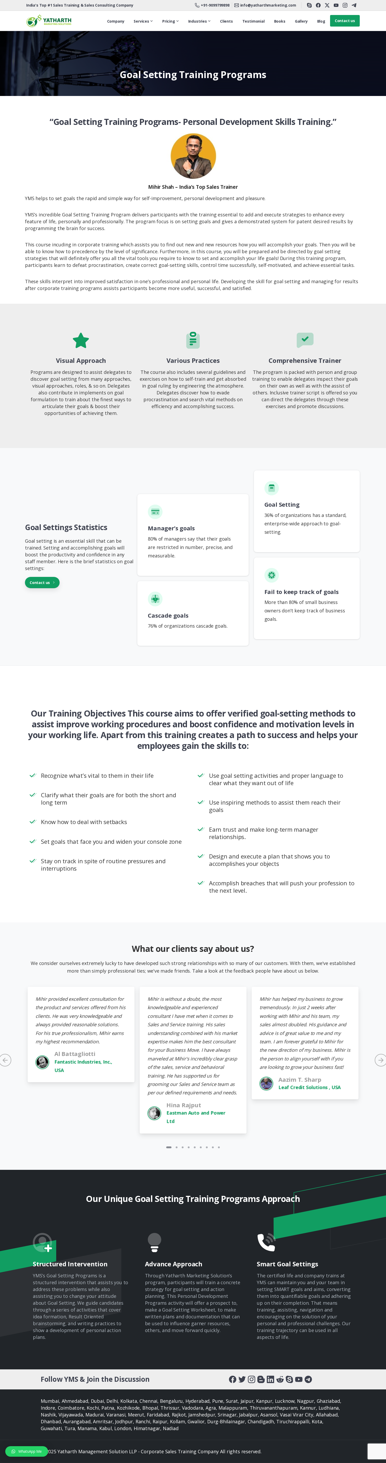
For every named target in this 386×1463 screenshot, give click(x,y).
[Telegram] (354, 5)
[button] (26, 1451)
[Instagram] (345, 5)
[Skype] (309, 5)
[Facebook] (318, 5)
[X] (327, 5)
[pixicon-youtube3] (299, 1379)
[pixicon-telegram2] (308, 1379)
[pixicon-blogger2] (261, 1379)
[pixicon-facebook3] (232, 1379)
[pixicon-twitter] (242, 1379)
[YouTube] (336, 5)
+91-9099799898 (215, 5)
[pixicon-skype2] (289, 1379)
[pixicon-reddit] (280, 1379)
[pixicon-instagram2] (251, 1379)
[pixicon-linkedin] (270, 1379)
